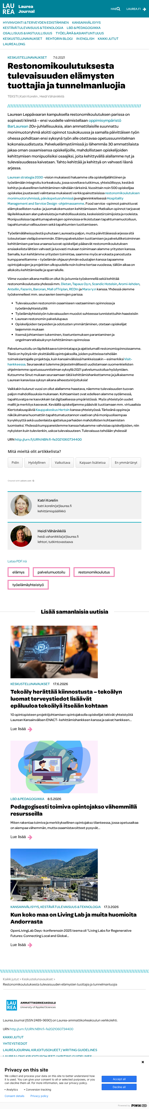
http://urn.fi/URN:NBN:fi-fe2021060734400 (48, 439)
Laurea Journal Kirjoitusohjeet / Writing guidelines (50, 1049)
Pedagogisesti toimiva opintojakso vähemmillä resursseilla (73, 810)
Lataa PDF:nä (17, 561)
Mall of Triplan (57, 289)
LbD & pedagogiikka (83, 27)
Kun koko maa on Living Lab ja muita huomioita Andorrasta (73, 917)
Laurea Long (14, 44)
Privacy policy (39, 1096)
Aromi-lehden (128, 283)
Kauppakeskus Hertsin (53, 409)
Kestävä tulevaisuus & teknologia (33, 27)
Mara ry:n (89, 289)
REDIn (74, 289)
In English (85, 38)
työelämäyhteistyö (28, 584)
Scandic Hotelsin (104, 283)
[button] (15, 463)
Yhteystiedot (15, 1043)
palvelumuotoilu (51, 572)
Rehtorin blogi (59, 38)
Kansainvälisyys (86, 22)
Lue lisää (18, 729)
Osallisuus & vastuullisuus (27, 33)
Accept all (119, 1079)
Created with (19, 480)
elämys (18, 572)
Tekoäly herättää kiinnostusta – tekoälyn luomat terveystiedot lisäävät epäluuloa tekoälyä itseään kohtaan (66, 698)
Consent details (14, 1096)
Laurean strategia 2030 (25, 177)
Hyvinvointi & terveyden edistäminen (36, 22)
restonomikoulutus (94, 572)
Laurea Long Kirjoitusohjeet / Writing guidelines (47, 1056)
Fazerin (26, 289)
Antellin (13, 289)
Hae (114, 9)
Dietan (66, 283)
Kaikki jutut (108, 38)
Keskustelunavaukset (22, 38)
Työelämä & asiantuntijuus (80, 33)
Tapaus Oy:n (81, 283)
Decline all (119, 1087)
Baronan (39, 289)
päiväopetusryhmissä (57, 198)
